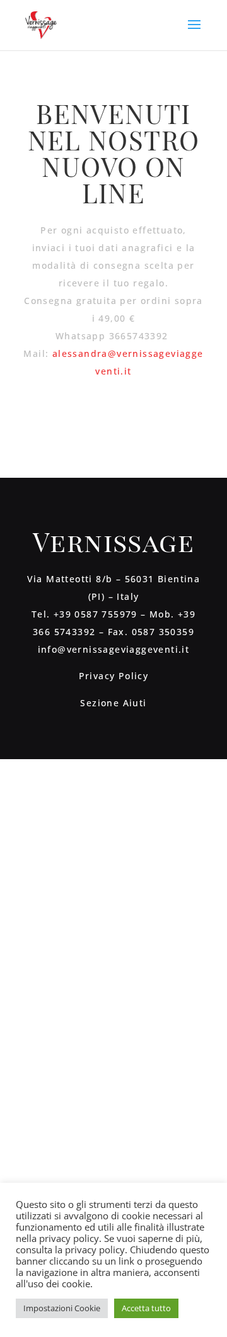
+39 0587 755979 (95, 614)
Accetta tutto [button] (146, 1308)
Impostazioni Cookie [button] (61, 1308)
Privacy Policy (114, 676)
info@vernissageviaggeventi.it (114, 649)
